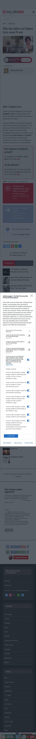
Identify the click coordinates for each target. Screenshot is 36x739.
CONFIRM (10, 436)
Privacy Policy (29, 443)
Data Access (18, 443)
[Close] (32, 296)
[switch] (28, 336)
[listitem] (18, 331)
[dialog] (18, 369)
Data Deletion (7, 443)
